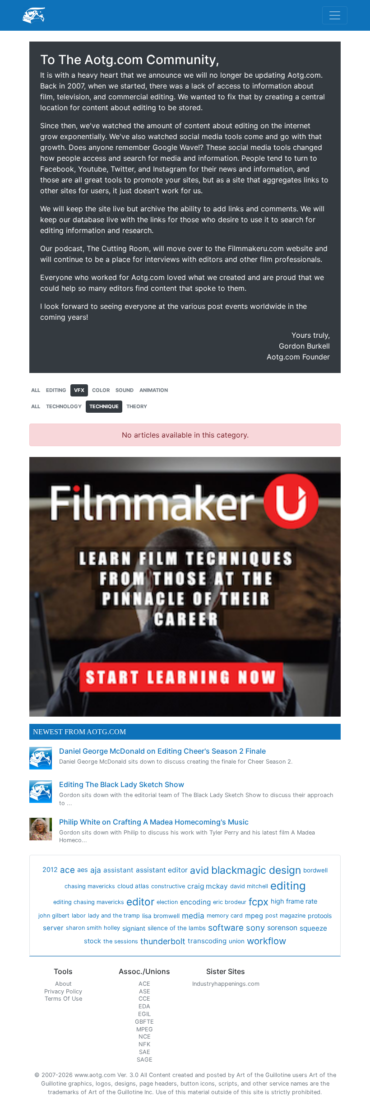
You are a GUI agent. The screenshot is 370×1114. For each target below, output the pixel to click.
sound (125, 390)
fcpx (258, 902)
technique (104, 406)
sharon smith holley (93, 927)
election (167, 902)
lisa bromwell (161, 915)
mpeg (254, 916)
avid (199, 870)
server (53, 928)
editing (56, 390)
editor (140, 901)
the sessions (120, 941)
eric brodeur (229, 902)
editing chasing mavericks (88, 902)
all (35, 390)
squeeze (313, 928)
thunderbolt (162, 941)
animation (153, 390)
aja (95, 870)
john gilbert (53, 915)
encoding (195, 902)
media (193, 915)
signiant (133, 928)
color (101, 390)
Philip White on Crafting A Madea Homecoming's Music (154, 821)
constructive (168, 886)
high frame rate (294, 901)
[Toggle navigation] (334, 15)
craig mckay (207, 886)
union (237, 941)
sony (255, 927)
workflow (266, 940)
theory (136, 406)
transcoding (207, 941)
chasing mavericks (90, 886)
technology (64, 406)
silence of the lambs (177, 928)
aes (82, 870)
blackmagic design (256, 870)
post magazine (285, 915)
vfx (79, 390)
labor (79, 915)
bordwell (315, 870)
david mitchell (249, 886)
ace (67, 870)
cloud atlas (133, 886)
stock (92, 941)
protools (320, 915)
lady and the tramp (114, 915)
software (226, 928)
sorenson (282, 927)
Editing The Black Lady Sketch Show (121, 784)
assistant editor (162, 870)
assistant (118, 870)
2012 (50, 870)
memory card (225, 915)
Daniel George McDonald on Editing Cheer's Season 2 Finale (162, 750)
